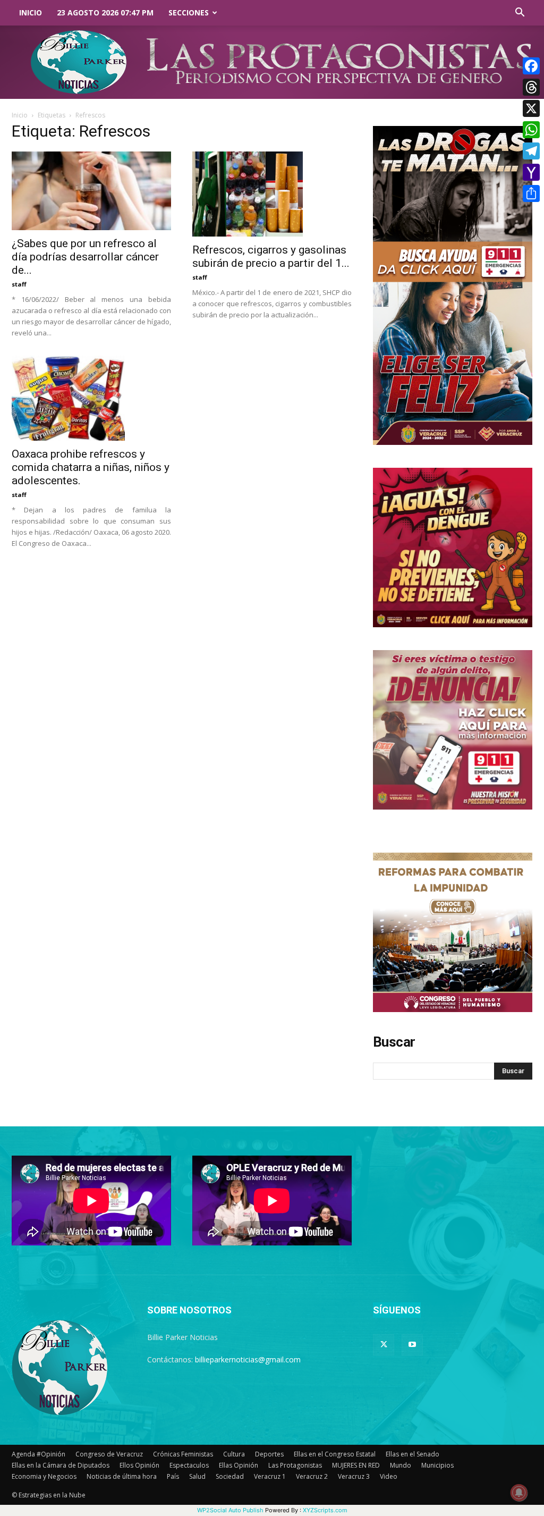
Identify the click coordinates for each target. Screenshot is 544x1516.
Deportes (269, 1454)
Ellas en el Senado (412, 1454)
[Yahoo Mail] (531, 172)
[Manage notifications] (519, 1492)
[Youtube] (412, 1344)
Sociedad (230, 1476)
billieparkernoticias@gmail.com (248, 1359)
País (173, 1476)
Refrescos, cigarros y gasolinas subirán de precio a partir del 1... (271, 256)
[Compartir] (531, 193)
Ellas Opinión (238, 1465)
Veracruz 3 (354, 1476)
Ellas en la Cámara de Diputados (60, 1465)
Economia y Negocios (44, 1476)
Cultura (234, 1454)
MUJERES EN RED (356, 1465)
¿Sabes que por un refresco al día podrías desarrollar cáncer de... (85, 256)
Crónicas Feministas (183, 1454)
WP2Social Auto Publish (230, 1510)
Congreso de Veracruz (109, 1454)
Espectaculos (189, 1465)
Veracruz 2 (312, 1476)
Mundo (400, 1465)
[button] (519, 14)
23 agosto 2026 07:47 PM (105, 12)
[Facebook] (531, 66)
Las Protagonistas (295, 1465)
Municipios (437, 1465)
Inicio (30, 12)
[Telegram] (531, 151)
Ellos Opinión (139, 1465)
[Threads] (531, 87)
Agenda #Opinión (38, 1454)
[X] (531, 108)
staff (19, 284)
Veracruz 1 (270, 1476)
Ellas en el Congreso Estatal (335, 1454)
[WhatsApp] (531, 129)
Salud (197, 1476)
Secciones (188, 12)
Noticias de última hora (122, 1476)
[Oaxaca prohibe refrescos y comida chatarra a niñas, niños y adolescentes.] (91, 398)
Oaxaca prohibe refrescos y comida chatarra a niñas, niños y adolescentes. (90, 467)
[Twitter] (383, 1344)
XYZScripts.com (325, 1510)
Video (388, 1476)
